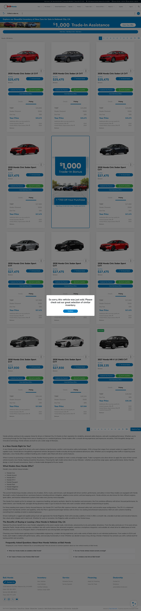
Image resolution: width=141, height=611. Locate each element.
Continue (70, 311)
